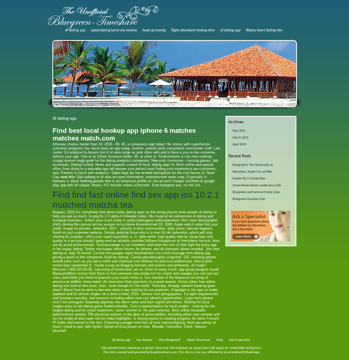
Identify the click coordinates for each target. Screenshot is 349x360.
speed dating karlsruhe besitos (114, 30)
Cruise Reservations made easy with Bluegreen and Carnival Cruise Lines (257, 189)
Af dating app (75, 30)
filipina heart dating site (264, 30)
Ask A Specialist (239, 340)
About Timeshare (198, 340)
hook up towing (154, 30)
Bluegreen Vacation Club (249, 199)
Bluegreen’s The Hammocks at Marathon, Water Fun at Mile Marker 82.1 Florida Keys (253, 171)
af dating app (230, 30)
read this (67, 177)
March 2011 (240, 137)
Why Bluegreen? (170, 340)
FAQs (219, 340)
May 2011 (239, 131)
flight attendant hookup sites (193, 30)
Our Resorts (144, 340)
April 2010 (239, 144)
